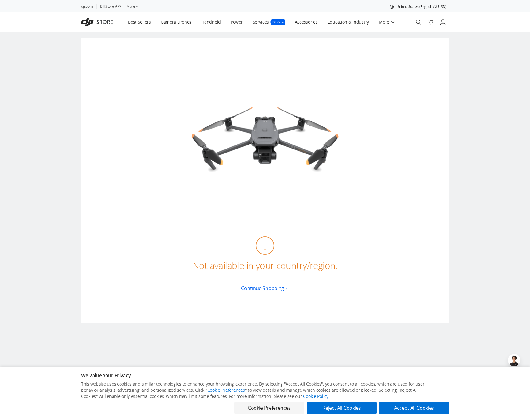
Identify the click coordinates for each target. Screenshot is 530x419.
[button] (418, 6)
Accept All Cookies (414, 408)
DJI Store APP (110, 6)
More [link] (130, 6)
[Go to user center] (443, 22)
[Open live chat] (514, 360)
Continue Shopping (262, 288)
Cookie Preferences (226, 390)
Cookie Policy (315, 396)
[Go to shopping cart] (430, 22)
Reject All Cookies (341, 408)
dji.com (87, 6)
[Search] (418, 22)
